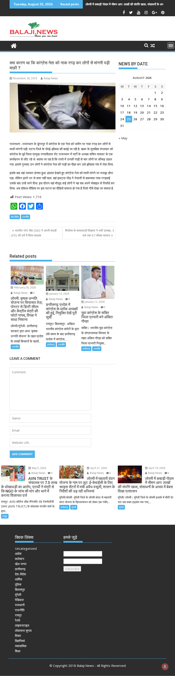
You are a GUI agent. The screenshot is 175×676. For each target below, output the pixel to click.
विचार (18, 635)
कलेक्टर (19, 559)
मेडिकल (19, 600)
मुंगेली (73, 507)
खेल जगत (20, 564)
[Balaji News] (13, 45)
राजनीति (25, 216)
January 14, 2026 (59, 293)
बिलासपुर (20, 589)
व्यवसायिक (20, 646)
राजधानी (20, 605)
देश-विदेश (15, 216)
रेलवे (17, 620)
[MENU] (171, 45)
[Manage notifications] (165, 666)
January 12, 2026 (94, 302)
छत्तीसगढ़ (51, 344)
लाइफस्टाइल (22, 625)
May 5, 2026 (38, 468)
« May (123, 138)
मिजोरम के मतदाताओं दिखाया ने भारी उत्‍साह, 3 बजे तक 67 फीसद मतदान (89, 232)
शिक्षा (17, 651)
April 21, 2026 (98, 468)
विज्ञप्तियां (20, 641)
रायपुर (4, 516)
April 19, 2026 (156, 468)
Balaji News (51, 78)
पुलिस (18, 584)
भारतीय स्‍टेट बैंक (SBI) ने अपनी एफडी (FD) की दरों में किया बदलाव (34, 232)
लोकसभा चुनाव (23, 630)
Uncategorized (26, 548)
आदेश (18, 553)
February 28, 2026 (24, 287)
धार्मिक (18, 579)
